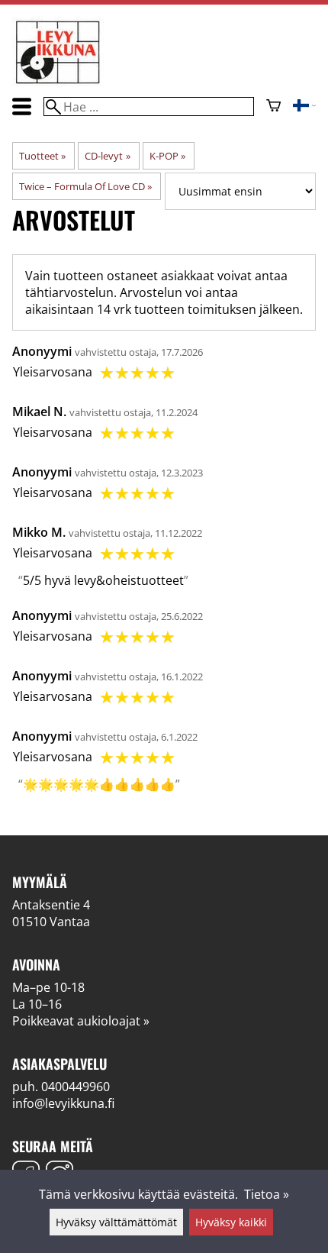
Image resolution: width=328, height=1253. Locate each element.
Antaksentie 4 (51, 904)
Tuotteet (42, 156)
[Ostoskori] (273, 106)
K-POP (167, 156)
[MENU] (21, 106)
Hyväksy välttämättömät (116, 1222)
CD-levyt (107, 156)
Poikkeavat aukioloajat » (81, 1020)
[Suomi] (304, 106)
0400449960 (75, 1086)
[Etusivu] (58, 82)
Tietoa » (266, 1194)
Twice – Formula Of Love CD (85, 186)
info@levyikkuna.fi (63, 1103)
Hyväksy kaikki (231, 1222)
